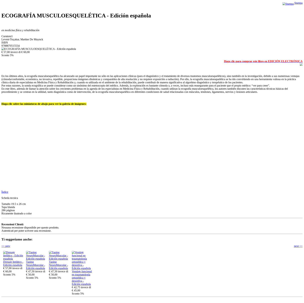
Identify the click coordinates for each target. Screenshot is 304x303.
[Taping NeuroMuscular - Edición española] (36, 258)
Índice (4, 191)
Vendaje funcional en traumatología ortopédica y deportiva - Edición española (82, 278)
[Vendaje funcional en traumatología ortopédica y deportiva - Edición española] (82, 268)
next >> (298, 246)
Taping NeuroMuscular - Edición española (35, 265)
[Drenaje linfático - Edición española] (13, 258)
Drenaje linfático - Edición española (13, 263)
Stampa (298, 2)
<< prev (5, 246)
